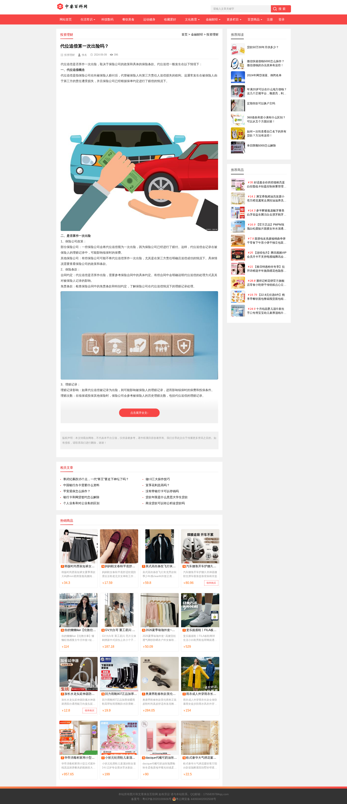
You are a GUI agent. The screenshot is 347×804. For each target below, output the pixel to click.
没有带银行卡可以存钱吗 (162, 491)
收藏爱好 (170, 19)
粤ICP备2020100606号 (156, 799)
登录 (282, 19)
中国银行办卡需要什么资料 (81, 485)
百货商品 (254, 19)
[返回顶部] (339, 719)
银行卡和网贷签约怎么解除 (81, 497)
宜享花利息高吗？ (158, 485)
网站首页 (66, 19)
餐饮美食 (128, 19)
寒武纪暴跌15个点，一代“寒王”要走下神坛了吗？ (96, 479)
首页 (185, 34)
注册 (270, 19)
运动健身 (149, 19)
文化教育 (191, 19)
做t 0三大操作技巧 (158, 479)
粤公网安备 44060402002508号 (196, 799)
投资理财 (212, 34)
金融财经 (212, 19)
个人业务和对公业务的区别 (81, 503)
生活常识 (87, 19)
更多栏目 (233, 19)
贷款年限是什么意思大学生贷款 (167, 497)
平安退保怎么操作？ (76, 491)
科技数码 (107, 19)
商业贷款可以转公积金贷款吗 (165, 503)
